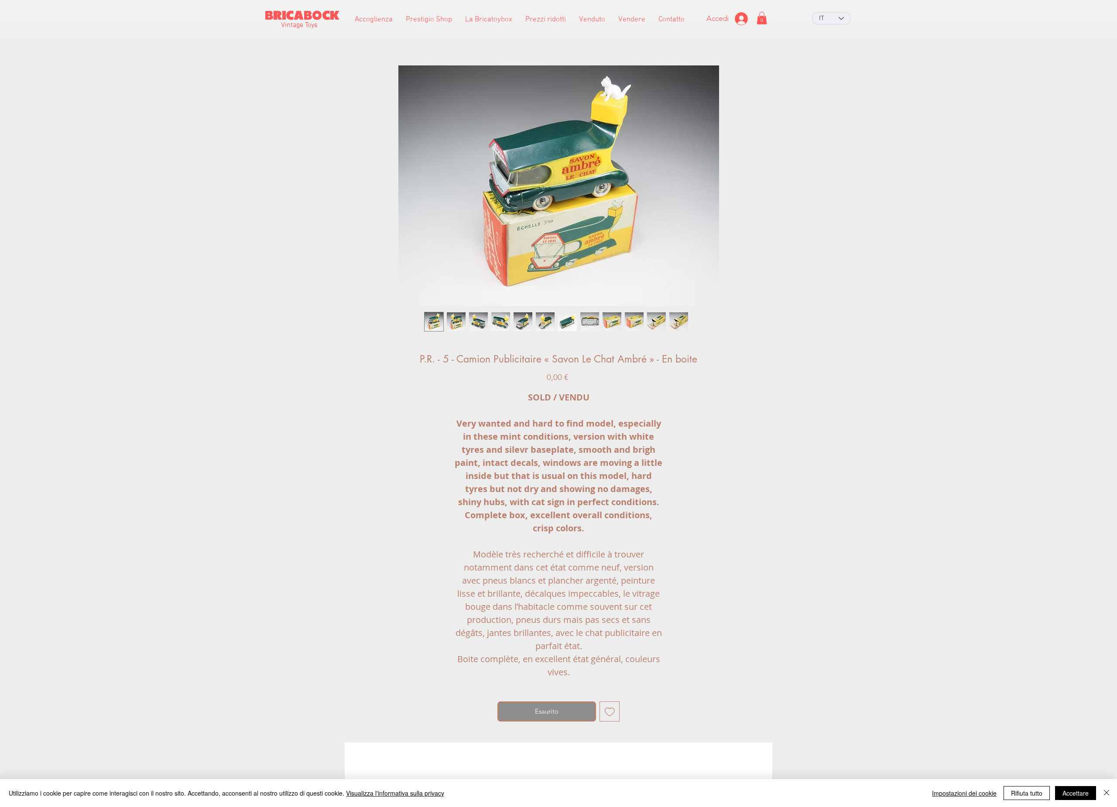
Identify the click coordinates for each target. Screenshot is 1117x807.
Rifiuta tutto (1026, 793)
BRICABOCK (302, 15)
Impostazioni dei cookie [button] (964, 793)
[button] (429, 19)
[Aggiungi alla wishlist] (610, 711)
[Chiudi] (1106, 793)
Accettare (1075, 793)
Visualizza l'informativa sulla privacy (395, 793)
